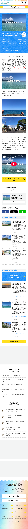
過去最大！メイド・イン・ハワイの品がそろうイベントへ (14, 390)
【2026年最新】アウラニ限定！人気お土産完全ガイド (15, 434)
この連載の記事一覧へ (14, 341)
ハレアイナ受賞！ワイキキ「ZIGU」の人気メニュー (14, 385)
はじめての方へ (17, 505)
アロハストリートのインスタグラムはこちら (14, 179)
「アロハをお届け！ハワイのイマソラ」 (14, 276)
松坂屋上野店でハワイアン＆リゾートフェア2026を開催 (15, 428)
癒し (14, 190)
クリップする (14, 201)
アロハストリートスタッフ (6, 512)
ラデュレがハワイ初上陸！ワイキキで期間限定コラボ (14, 395)
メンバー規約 (17, 516)
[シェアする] (5, 211)
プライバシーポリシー (19, 511)
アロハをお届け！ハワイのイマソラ (10, 50)
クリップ (24, 35)
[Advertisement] (9, 469)
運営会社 (3, 505)
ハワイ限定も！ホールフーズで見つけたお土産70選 (15, 416)
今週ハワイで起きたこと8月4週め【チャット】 (13, 375)
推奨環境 (3, 516)
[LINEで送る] (22, 211)
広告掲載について (5, 508)
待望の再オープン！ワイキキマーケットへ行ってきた (14, 380)
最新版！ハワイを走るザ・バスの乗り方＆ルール (15, 422)
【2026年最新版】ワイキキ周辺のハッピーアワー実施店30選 (15, 410)
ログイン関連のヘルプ (19, 508)
